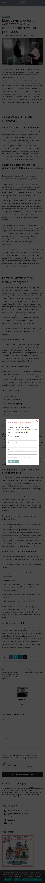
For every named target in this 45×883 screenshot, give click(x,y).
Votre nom (12, 443)
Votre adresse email (16, 450)
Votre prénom (14, 436)
